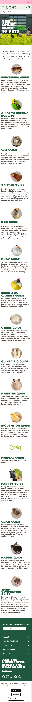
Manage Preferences (16, 699)
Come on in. (7, 671)
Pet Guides (7, 654)
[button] (16, 654)
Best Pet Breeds (9, 649)
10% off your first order (16, 1)
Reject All (16, 694)
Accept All (16, 690)
